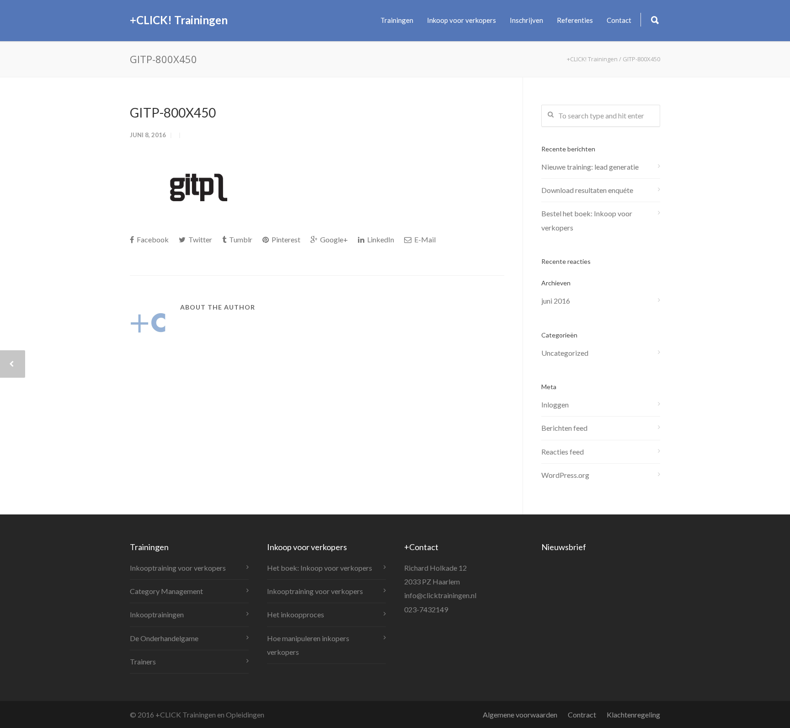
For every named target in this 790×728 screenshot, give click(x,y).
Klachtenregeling (633, 714)
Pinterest (285, 239)
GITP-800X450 (173, 112)
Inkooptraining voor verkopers (178, 567)
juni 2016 (555, 300)
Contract (582, 714)
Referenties (575, 20)
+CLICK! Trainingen (179, 20)
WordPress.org (565, 475)
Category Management (166, 591)
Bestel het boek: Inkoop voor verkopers (586, 220)
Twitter (199, 239)
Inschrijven (526, 20)
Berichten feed (564, 427)
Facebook (152, 239)
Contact (619, 20)
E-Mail (424, 239)
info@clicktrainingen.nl (440, 595)
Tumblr (240, 239)
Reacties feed (562, 451)
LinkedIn (380, 239)
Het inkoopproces (295, 614)
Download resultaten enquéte (587, 190)
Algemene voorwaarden (520, 714)
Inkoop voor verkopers (461, 20)
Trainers (143, 661)
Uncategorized (564, 352)
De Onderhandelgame (164, 638)
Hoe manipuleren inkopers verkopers (308, 645)
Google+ (333, 239)
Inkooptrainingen (157, 614)
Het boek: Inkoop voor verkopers (319, 567)
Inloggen (555, 404)
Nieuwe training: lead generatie (590, 166)
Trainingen (396, 20)
